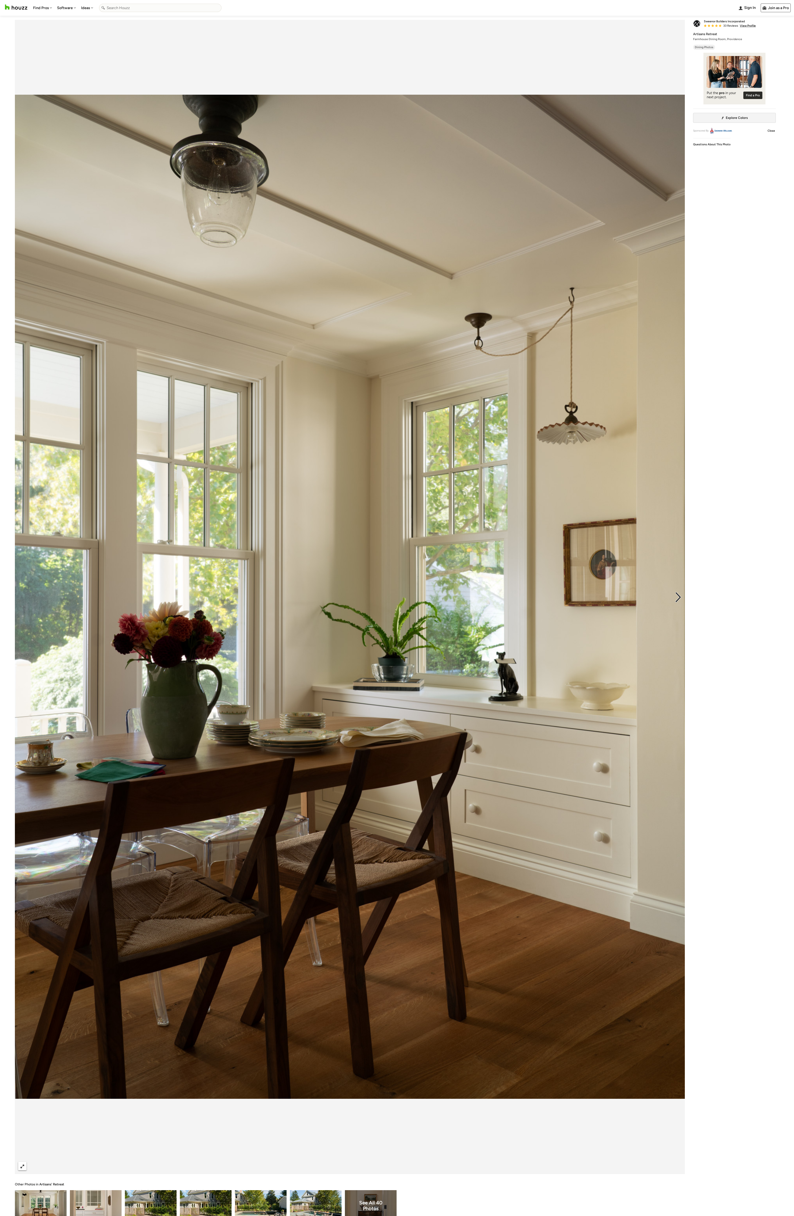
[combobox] (160, 8)
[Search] (103, 8)
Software (65, 8)
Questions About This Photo (712, 144)
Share (342, 1166)
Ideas (85, 8)
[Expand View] (22, 1166)
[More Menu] (677, 1166)
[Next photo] (678, 597)
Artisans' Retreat (51, 1184)
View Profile (748, 25)
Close (771, 131)
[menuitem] (43, 8)
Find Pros (41, 8)
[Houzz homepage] (16, 7)
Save (363, 1166)
